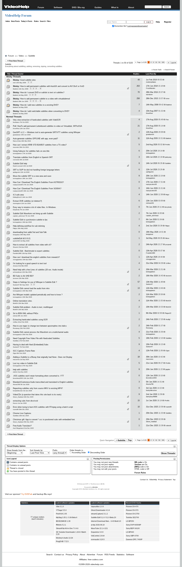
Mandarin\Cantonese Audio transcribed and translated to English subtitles (43, 382)
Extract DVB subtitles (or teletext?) (27, 201)
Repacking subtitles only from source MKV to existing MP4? (38, 388)
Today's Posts (26, 21)
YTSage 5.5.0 (61, 510)
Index (8, 21)
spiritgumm (150, 172)
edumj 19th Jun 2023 (20, 316)
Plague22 (168, 313)
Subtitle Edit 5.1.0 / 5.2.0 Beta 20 (103, 517)
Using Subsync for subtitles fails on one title (31, 151)
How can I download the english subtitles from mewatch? (36, 257)
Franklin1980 (150, 253)
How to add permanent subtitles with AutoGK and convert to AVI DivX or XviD (52, 86)
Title (8, 74)
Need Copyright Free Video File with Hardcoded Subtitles (36, 338)
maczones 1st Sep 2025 (21, 359)
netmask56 (150, 203)
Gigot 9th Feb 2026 (19, 353)
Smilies (138, 464)
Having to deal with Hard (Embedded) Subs (30, 345)
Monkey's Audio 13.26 (64, 538)
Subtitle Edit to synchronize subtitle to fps (30, 220)
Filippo (167, 226)
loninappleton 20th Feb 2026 (22, 334)
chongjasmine (151, 259)
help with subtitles (20, 369)
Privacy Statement (165, 480)
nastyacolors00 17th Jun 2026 (23, 184)
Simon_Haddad (151, 421)
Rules (36, 21)
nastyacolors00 (151, 184)
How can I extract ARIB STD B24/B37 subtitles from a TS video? (40, 145)
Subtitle (31, 56)
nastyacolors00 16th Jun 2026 (23, 191)
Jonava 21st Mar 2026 (20, 266)
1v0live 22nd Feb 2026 (20, 322)
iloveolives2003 (151, 378)
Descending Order (97, 453)
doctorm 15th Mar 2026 (20, 278)
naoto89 (168, 407)
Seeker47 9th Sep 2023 (21, 285)
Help (158, 22)
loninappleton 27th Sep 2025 (22, 366)
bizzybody (168, 207)
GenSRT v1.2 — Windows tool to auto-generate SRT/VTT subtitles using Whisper (46, 132)
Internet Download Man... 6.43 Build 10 (106, 521)
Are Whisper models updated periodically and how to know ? (37, 295)
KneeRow (149, 113)
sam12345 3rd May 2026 (21, 241)
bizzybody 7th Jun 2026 (21, 209)
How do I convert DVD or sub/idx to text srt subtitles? (42, 92)
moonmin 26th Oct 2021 (21, 147)
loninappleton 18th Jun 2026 (22, 178)
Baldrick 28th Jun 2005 (20, 101)
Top (130, 440)
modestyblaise (151, 82)
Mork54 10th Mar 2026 (20, 303)
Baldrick (169, 105)
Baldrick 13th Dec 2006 (20, 89)
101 (163, 62)
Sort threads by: (36, 450)
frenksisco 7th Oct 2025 (21, 122)
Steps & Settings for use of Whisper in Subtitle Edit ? (35, 282)
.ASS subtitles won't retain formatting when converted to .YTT (38, 376)
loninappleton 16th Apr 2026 (22, 222)
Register (167, 22)
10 (139, 407)
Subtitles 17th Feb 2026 (21, 341)
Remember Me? (120, 26)
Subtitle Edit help (20, 163)
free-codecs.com (95, 559)
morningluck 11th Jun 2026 (22, 203)
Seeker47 (149, 284)
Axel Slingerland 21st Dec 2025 (23, 428)
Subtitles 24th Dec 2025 (21, 415)
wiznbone (149, 94)
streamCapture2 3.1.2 (99, 514)
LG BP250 (130, 521)
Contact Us (144, 480)
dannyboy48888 (151, 396)
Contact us (59, 554)
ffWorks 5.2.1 (61, 525)
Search (43, 21)
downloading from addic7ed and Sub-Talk (30, 232)
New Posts (15, 21)
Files (49, 21)
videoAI (168, 425)
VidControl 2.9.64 (98, 536)
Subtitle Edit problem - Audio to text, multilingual (33, 307)
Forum (41, 7)
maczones (149, 359)
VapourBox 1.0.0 (97, 507)
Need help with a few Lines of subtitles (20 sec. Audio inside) (38, 270)
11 (156, 62)
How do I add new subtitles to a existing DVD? (39, 105)
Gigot (167, 350)
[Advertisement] (91, 41)
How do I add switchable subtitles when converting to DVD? (44, 111)
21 (139, 126)
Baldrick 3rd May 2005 (20, 95)
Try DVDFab (26, 494)
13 (139, 288)
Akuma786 (149, 384)
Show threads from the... (17, 450)
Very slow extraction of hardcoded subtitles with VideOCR (36, 120)
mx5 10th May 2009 (19, 82)
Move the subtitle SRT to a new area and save (32, 176)
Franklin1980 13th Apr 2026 (22, 253)
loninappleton (150, 153)
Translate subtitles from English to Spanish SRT (33, 157)
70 (139, 92)
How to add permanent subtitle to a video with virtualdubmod (45, 99)
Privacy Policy (72, 554)
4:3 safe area (18, 195)
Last (172, 63)
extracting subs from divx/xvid (25, 401)
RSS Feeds (110, 554)
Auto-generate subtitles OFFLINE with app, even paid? (35, 138)
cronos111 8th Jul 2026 (20, 159)
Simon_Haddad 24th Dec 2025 (23, 397)
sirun (167, 98)
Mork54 (168, 301)
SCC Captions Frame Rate (24, 351)
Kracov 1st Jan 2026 (20, 403)
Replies (136, 74)
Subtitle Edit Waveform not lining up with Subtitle (33, 213)
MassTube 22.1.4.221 (99, 528)
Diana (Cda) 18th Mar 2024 (22, 141)
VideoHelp (153, 480)
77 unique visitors (37, 517)
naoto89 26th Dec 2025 (21, 409)
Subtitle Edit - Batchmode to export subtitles (31, 251)
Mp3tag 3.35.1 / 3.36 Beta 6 (66, 517)
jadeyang (168, 157)
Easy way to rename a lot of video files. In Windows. (34, 207)
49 (139, 80)
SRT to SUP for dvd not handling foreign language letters (36, 170)
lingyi (167, 194)
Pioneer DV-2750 (132, 514)
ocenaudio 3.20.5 (98, 539)
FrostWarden (150, 88)
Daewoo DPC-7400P (134, 539)
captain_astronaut (152, 215)
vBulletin (95, 487)
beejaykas (149, 234)
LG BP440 (130, 532)
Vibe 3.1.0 (60, 507)
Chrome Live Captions (22, 413)
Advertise (91, 554)
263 (138, 86)
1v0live (168, 263)
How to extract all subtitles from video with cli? (32, 245)
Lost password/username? (137, 26)
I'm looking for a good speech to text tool (29, 263)
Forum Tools (157, 70)
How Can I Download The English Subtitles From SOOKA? (37, 188)
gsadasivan (150, 134)
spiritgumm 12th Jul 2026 (21, 172)
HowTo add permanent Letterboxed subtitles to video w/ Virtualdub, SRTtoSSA (49, 126)
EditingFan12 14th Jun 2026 (22, 197)
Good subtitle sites (28, 80)
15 (139, 400)
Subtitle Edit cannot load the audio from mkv (31, 288)
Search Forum (170, 70)
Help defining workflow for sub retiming (29, 226)
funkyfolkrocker (151, 390)
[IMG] (137, 467)
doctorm (168, 276)
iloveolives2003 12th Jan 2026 (23, 378)
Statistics (120, 554)
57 (139, 282)
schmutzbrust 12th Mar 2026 (22, 272)
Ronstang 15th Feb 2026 (21, 328)
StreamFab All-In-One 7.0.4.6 (67, 528)
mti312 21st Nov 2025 (20, 372)
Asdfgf (168, 319)
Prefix (55, 450)
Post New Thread (15, 60)
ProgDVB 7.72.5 (62, 541)
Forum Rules (140, 473)
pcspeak (168, 244)
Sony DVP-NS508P (133, 525)
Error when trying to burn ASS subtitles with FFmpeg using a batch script (43, 407)
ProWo (167, 144)
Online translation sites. (22, 301)
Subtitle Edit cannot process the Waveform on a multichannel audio (40, 332)
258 (138, 98)
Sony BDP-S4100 (133, 528)
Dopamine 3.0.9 (97, 532)
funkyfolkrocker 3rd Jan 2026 (22, 390)
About (82, 554)
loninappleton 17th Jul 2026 (22, 153)
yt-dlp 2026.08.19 (98, 525)
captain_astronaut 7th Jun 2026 (23, 216)
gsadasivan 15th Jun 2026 (22, 135)
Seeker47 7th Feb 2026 (21, 347)
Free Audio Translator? (22, 426)
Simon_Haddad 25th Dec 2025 (23, 422)
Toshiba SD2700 (132, 517)
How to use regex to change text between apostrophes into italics (40, 326)
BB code (138, 462)
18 (139, 357)
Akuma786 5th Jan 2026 (21, 384)
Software (58, 7)
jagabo (168, 369)
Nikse (167, 238)
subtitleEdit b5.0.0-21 (21, 238)
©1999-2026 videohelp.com (91, 564)
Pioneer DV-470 (132, 507)
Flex (167, 119)
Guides (98, 7)
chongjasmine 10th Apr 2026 (22, 259)
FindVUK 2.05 (61, 514)
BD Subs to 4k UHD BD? (23, 276)
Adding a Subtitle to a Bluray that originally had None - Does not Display (42, 357)
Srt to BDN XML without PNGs (25, 313)
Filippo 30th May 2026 (20, 228)
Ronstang (149, 328)
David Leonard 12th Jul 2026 (22, 166)
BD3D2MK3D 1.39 (63, 521)
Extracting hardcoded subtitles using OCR (30, 320)
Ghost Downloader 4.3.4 (100, 510)
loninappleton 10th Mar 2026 (22, 291)
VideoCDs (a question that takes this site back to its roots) (37, 394)
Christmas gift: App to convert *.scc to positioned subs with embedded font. (44, 419)
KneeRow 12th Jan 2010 (21, 128)
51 (159, 62)
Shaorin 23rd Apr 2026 (20, 247)
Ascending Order (79, 453)
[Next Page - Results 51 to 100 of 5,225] (168, 62)
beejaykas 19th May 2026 (21, 234)
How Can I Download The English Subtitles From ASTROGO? (38, 182)
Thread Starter (17, 74)
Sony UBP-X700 (132, 536)
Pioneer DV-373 (132, 510)
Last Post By (151, 74)
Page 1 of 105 (142, 62)
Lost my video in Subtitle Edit (25, 363)
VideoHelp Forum (18, 15)
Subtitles (168, 163)
